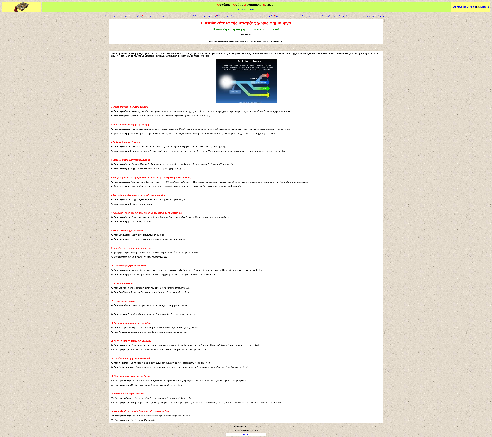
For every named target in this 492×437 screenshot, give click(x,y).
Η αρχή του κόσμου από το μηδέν (261, 16)
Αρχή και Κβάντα (281, 16)
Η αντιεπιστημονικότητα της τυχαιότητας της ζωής (123, 16)
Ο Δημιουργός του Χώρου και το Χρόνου (232, 16)
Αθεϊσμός (484, 7)
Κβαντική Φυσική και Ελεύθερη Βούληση (337, 16)
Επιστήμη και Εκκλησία (464, 7)
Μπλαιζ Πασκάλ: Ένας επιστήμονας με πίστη (199, 16)
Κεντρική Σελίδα (246, 10)
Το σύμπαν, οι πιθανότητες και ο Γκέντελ (305, 16)
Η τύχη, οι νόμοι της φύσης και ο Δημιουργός (370, 16)
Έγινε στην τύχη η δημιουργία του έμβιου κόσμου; (161, 16)
